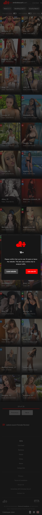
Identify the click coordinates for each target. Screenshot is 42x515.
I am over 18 (32, 271)
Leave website (11, 271)
